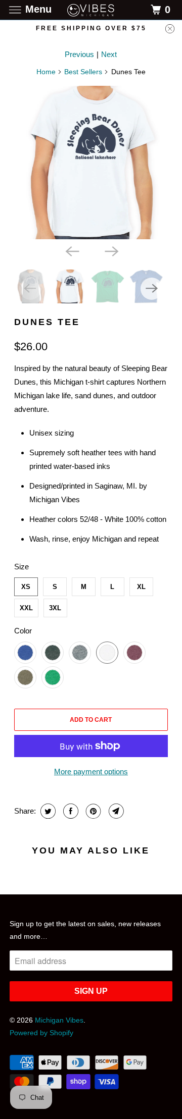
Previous (79, 54)
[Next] (111, 250)
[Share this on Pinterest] (92, 811)
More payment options (91, 771)
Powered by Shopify (41, 1033)
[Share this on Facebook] (69, 811)
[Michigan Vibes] (91, 10)
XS (25, 587)
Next (109, 54)
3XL (55, 608)
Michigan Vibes (59, 1020)
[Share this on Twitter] (47, 811)
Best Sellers (83, 72)
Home (46, 72)
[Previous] (71, 250)
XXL (26, 608)
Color (23, 630)
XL (141, 587)
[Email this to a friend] (115, 811)
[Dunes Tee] (91, 163)
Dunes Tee (47, 322)
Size (21, 566)
